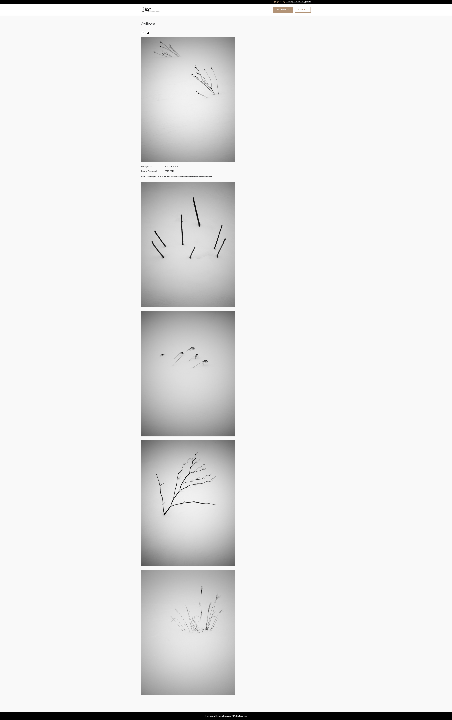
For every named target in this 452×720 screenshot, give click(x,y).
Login (308, 2)
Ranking (302, 10)
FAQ (303, 2)
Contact (296, 2)
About (289, 2)
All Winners (283, 10)
